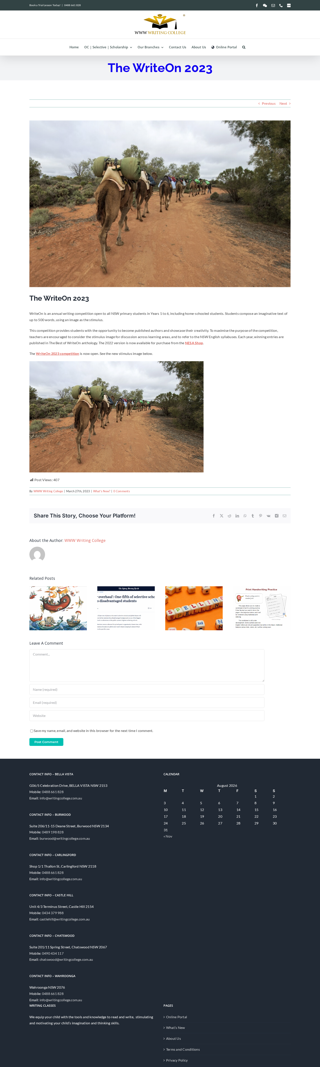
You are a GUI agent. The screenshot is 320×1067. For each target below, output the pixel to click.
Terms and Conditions (183, 1049)
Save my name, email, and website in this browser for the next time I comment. (93, 730)
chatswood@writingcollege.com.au (66, 959)
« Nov (167, 836)
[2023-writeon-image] (116, 363)
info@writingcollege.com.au (61, 798)
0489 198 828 (53, 832)
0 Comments (121, 491)
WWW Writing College (48, 491)
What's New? (101, 491)
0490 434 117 (53, 953)
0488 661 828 (72, 5)
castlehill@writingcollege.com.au (65, 919)
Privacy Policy (177, 1060)
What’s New (175, 1027)
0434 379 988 (53, 913)
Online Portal (176, 1017)
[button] (243, 47)
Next (283, 103)
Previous (269, 103)
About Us (173, 1038)
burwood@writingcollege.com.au (65, 838)
